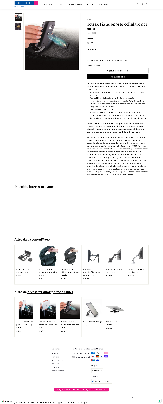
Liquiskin (60, 4)
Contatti (103, 4)
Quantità (91, 49)
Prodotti (47, 4)
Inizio (89, 20)
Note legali (118, 397)
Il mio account (58, 371)
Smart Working (75, 4)
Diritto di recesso (82, 397)
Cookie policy (95, 397)
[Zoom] (52, 41)
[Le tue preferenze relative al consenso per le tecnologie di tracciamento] (159, 400)
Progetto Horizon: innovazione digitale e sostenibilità (81, 389)
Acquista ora (118, 77)
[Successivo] (18, 68)
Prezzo (90, 38)
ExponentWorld (39, 239)
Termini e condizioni (66, 397)
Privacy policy (107, 397)
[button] (8, 401)
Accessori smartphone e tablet (50, 292)
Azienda (91, 4)
